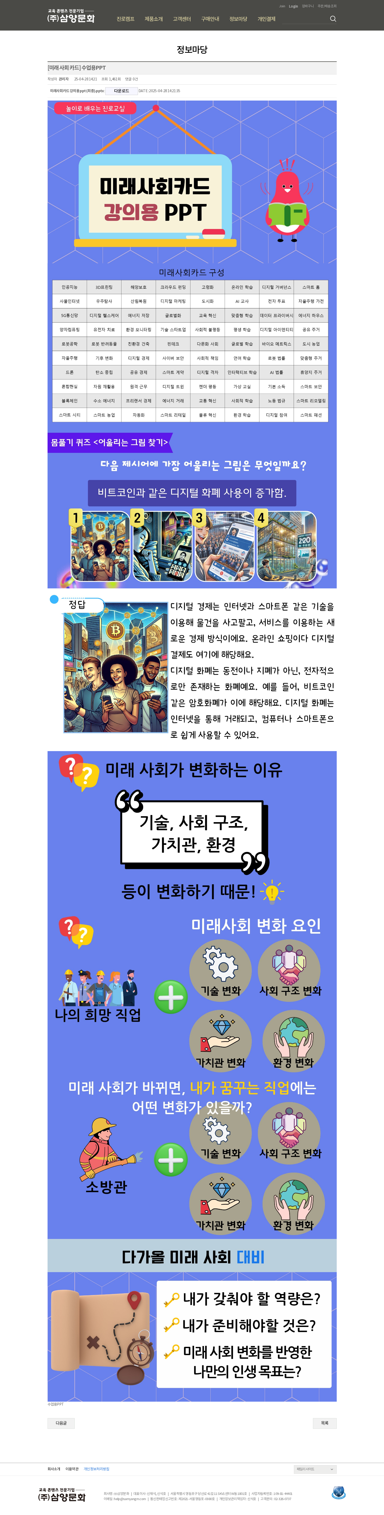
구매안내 (210, 19)
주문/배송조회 (327, 6)
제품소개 (153, 19)
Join (282, 6)
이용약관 (72, 1469)
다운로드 (121, 91)
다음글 (61, 1423)
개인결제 (266, 19)
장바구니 (308, 6)
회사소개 (54, 1469)
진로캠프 (125, 19)
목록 (324, 1423)
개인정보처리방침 (96, 1469)
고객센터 (182, 19)
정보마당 (238, 19)
